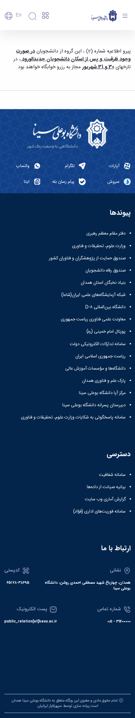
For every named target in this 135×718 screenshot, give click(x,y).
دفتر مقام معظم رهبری (106, 233)
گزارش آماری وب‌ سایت (105, 499)
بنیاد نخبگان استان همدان (103, 282)
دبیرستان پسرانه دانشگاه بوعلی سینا (94, 405)
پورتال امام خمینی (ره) (106, 331)
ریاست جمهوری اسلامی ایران (100, 356)
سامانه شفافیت (112, 474)
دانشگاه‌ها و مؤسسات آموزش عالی (95, 368)
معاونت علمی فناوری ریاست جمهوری (93, 319)
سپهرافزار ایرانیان (49, 706)
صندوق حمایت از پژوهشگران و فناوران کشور (87, 258)
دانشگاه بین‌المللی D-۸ (105, 307)
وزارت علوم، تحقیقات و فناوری (99, 246)
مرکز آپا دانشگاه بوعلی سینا (102, 393)
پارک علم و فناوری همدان (104, 380)
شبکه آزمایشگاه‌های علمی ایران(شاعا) (93, 294)
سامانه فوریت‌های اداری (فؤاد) (99, 511)
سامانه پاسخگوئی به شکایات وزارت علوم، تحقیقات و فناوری (73, 417)
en (18, 15)
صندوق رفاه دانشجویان (105, 270)
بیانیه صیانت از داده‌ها (106, 487)
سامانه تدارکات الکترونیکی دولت (98, 344)
